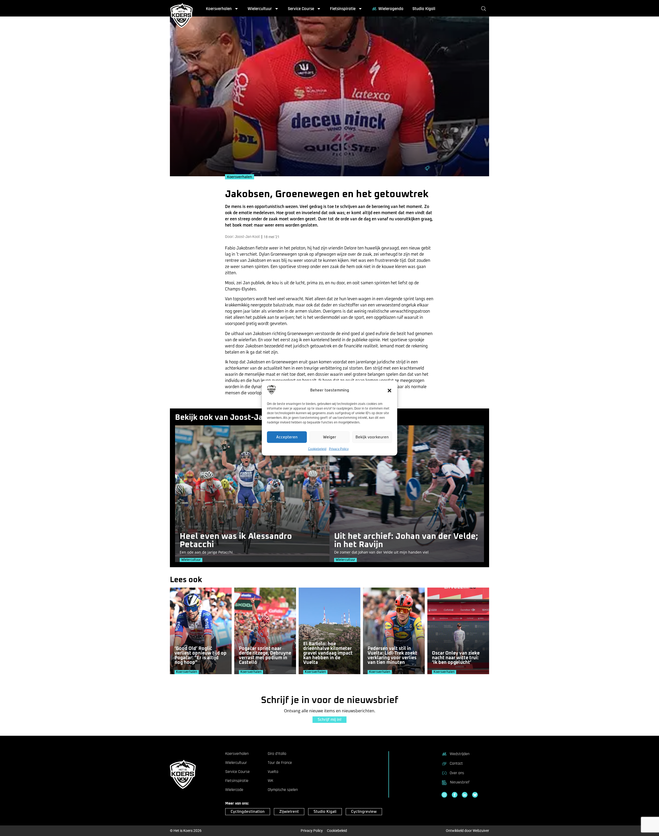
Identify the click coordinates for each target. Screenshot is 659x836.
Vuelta (273, 771)
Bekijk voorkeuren (372, 437)
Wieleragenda (390, 9)
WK (270, 780)
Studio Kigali (423, 9)
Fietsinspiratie (342, 9)
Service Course (301, 9)
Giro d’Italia (277, 753)
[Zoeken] (484, 9)
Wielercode (234, 789)
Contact (456, 763)
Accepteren (287, 437)
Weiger (329, 437)
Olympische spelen (283, 789)
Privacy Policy (339, 449)
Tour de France (280, 762)
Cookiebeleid (317, 449)
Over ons (457, 773)
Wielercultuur (260, 9)
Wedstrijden (460, 754)
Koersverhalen (219, 9)
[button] (389, 390)
